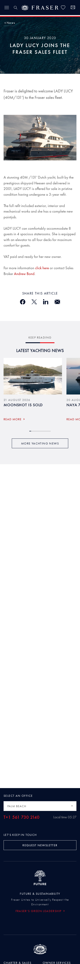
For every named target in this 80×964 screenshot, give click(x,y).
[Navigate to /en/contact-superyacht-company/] (73, 8)
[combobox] (40, 806)
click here (42, 267)
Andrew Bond (24, 273)
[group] (33, 391)
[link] (63, 7)
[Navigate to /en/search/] (15, 7)
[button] (11, 23)
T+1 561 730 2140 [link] (22, 817)
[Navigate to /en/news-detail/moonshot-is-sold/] (33, 376)
